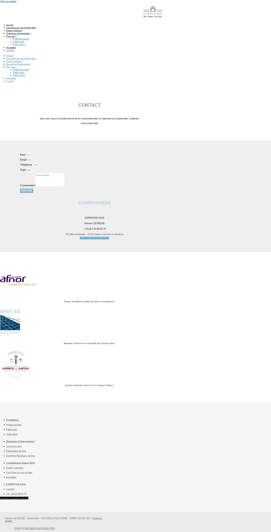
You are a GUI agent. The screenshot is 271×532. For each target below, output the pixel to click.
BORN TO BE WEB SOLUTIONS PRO (35, 528)
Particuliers (19, 44)
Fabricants (18, 41)
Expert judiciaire (14, 30)
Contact (10, 50)
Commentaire (28, 185)
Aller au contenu (8, 1)
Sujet (23, 169)
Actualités (11, 47)
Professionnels (21, 39)
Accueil (9, 25)
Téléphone (26, 164)
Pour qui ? (11, 36)
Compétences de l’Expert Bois (21, 28)
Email (23, 159)
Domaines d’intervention (18, 33)
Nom (23, 154)
